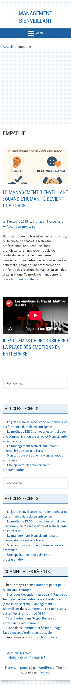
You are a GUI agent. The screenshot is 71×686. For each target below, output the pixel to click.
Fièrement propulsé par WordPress (29, 667)
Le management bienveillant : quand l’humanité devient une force (35, 199)
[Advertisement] (35, 86)
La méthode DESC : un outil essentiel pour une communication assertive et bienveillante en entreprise (35, 436)
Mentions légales (18, 653)
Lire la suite (28, 279)
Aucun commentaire (21, 226)
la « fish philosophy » (42, 637)
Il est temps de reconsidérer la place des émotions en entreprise (35, 347)
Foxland (45, 672)
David (10, 628)
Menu (39, 33)
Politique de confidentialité (25, 657)
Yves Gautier (15, 618)
